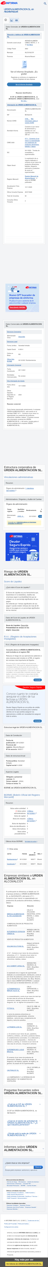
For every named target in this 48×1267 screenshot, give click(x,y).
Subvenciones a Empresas (14, 1183)
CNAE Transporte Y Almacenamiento (17, 1198)
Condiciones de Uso (33, 1220)
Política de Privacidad (10, 1224)
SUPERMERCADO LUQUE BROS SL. (15, 1051)
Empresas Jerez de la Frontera (15, 1207)
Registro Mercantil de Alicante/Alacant (31, 177)
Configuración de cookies (11, 1227)
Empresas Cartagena (12, 1205)
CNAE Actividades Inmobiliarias (15, 1192)
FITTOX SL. (11, 1008)
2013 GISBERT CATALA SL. (16, 966)
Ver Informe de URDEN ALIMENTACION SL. (24, 1264)
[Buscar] (45, 3)
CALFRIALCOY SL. (13, 1070)
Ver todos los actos (30, 841)
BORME (23, 1185)
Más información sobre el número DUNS (31, 121)
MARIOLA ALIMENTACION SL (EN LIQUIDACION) (15, 915)
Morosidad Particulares (13, 1185)
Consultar (38, 680)
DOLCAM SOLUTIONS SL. (15, 946)
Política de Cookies (23, 1224)
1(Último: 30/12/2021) (31, 812)
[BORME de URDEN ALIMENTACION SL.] (17, 20)
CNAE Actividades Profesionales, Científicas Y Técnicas (22, 1196)
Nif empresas (22, 1182)
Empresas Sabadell (30, 1207)
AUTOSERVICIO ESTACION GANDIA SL (16, 933)
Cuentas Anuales (31, 1185)
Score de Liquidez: (13, 625)
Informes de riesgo (12, 1182)
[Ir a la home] (9, 3)
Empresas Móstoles (12, 1209)
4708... (27, 119)
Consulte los (22, 522)
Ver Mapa (30, 45)
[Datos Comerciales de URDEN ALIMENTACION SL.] (12, 20)
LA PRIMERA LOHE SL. (14, 1027)
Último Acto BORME (10, 360)
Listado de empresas (33, 1182)
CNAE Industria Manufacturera (15, 1194)
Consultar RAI (27, 1183)
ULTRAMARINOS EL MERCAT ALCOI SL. (13, 990)
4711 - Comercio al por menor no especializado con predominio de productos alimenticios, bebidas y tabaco (32, 143)
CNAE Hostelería (30, 1192)
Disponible (21, 337)
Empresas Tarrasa (25, 1205)
